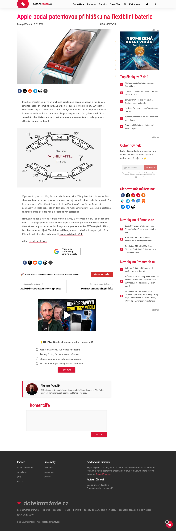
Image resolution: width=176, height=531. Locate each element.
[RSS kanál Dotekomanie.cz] (143, 195)
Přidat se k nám (102, 274)
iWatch (103, 222)
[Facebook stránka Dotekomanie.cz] (123, 195)
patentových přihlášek (71, 233)
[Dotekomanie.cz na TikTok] (123, 201)
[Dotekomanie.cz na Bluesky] (128, 207)
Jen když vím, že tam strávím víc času (59, 354)
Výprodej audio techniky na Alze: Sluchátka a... (139, 84)
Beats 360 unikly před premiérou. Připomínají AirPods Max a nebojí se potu (141, 229)
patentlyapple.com (38, 240)
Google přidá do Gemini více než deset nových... (139, 127)
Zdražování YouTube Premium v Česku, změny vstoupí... (139, 101)
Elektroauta (134, 4)
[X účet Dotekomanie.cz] (128, 195)
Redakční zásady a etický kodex (135, 509)
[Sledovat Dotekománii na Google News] (66, 251)
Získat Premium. (104, 473)
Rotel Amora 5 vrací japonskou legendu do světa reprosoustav (138, 239)
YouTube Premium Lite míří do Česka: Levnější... (141, 110)
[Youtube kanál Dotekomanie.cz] (138, 195)
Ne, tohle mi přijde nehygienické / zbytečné (61, 363)
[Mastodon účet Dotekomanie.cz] (138, 201)
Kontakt (77, 509)
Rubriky (103, 4)
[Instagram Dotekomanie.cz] (133, 195)
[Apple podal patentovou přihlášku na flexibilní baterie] (45, 91)
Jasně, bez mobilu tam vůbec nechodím (60, 349)
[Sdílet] (20, 91)
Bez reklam (78, 4)
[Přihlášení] (147, 4)
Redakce (57, 509)
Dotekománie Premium (28, 509)
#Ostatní (111, 24)
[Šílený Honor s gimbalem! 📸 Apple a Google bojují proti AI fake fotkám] (67, 315)
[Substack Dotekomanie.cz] (143, 201)
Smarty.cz (22, 471)
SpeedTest (115, 4)
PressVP (48, 476)
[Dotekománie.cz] (34, 4)
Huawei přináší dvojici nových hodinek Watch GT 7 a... (142, 93)
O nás (67, 509)
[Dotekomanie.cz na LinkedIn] (123, 207)
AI (125, 4)
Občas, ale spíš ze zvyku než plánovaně (60, 358)
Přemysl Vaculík (24, 24)
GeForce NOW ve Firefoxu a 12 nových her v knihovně (139, 269)
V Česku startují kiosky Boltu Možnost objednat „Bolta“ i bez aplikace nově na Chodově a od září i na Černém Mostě (142, 281)
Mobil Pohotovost (25, 467)
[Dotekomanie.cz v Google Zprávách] (133, 201)
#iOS (102, 24)
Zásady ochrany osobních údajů (100, 509)
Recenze (91, 4)
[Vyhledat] (155, 4)
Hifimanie (48, 467)
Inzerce (46, 509)
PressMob (49, 471)
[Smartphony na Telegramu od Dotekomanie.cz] (128, 201)
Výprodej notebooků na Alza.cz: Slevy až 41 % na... (141, 118)
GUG (19, 476)
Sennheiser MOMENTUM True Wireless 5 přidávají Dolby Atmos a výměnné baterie (140, 249)
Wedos (20, 480)
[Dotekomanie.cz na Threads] (133, 207)
